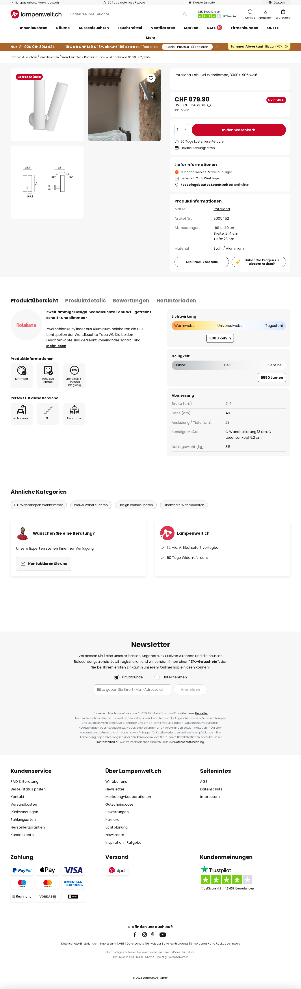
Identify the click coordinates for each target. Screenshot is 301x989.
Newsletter (114, 789)
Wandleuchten (71, 57)
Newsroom (114, 834)
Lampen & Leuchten (24, 57)
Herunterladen (176, 300)
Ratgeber (134, 842)
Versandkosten (24, 804)
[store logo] (36, 14)
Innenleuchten (49, 57)
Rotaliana (222, 209)
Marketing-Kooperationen (128, 796)
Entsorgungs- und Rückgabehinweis (215, 943)
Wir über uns (116, 781)
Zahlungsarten (23, 819)
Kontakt (17, 796)
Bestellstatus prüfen (28, 789)
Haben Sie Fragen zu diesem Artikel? (262, 262)
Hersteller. (201, 713)
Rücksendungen (24, 811)
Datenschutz (211, 789)
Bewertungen (131, 300)
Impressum (210, 796)
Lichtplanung (116, 827)
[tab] (34, 301)
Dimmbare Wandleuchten (184, 505)
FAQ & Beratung (24, 781)
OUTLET (274, 27)
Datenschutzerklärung (189, 742)
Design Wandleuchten (136, 505)
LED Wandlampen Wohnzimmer (38, 505)
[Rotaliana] (26, 325)
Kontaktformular (107, 742)
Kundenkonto (22, 834)
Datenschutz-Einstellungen (79, 943)
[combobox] (128, 14)
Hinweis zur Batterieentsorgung (167, 943)
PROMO (187, 47)
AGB (204, 781)
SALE (211, 27)
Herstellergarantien (28, 827)
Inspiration (114, 842)
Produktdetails (85, 300)
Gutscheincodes (119, 804)
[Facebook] (138, 934)
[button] (47, 182)
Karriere (112, 819)
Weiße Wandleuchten (91, 505)
